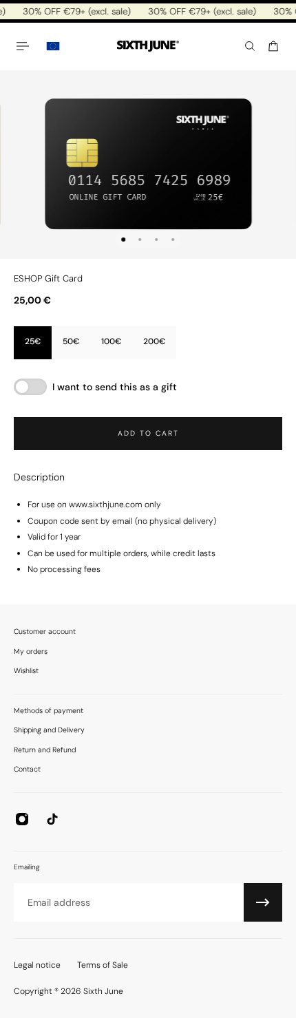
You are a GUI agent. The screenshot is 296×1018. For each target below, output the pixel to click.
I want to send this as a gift (114, 387)
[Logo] (148, 46)
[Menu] (25, 46)
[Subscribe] (263, 902)
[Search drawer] (250, 46)
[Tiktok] (52, 819)
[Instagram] (22, 819)
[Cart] (273, 46)
